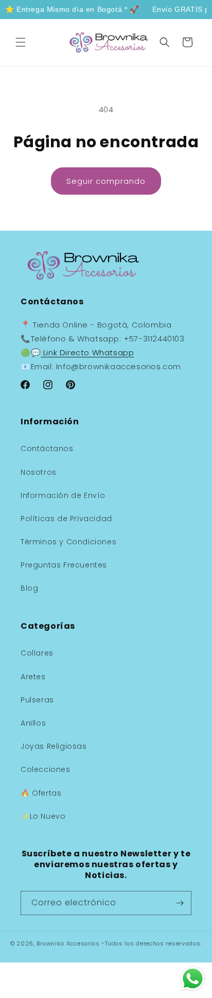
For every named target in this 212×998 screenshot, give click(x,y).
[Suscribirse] (179, 903)
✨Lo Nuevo (43, 816)
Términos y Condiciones (68, 542)
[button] (20, 42)
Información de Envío (63, 495)
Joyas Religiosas (54, 746)
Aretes (33, 677)
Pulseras (37, 700)
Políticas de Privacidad (66, 518)
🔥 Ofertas (41, 793)
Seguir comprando (106, 181)
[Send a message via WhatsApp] (193, 979)
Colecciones (45, 769)
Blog (29, 588)
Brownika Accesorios (68, 943)
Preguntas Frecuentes (64, 565)
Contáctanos (47, 448)
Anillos (33, 723)
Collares (37, 653)
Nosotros (39, 472)
